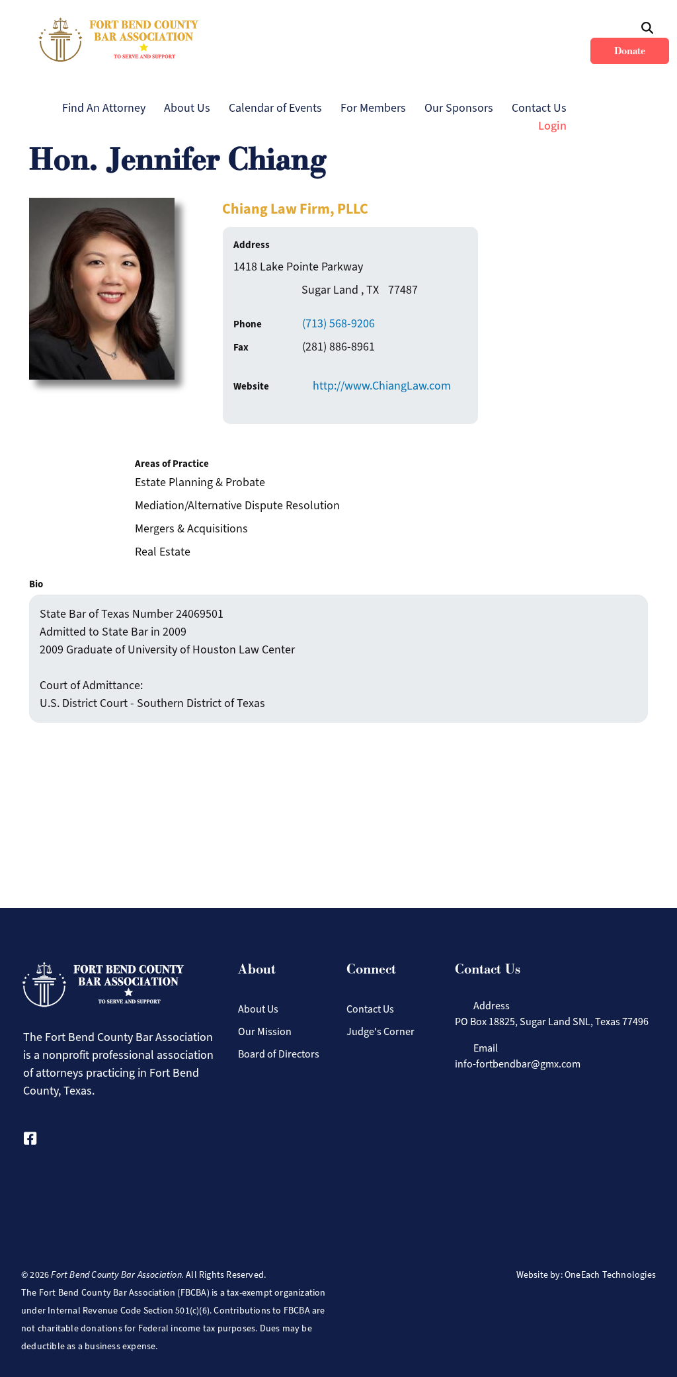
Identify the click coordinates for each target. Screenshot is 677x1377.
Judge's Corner (380, 1031)
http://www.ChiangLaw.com (382, 386)
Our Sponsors (458, 108)
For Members (373, 108)
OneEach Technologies (610, 1275)
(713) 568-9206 (338, 323)
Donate (629, 51)
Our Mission (265, 1031)
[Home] (119, 40)
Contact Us (539, 108)
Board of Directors (278, 1054)
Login (552, 126)
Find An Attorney (103, 108)
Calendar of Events (275, 108)
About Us (187, 108)
